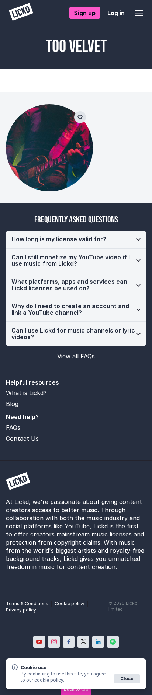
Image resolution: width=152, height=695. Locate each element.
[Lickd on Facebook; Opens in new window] (69, 642)
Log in (116, 13)
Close (127, 678)
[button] (76, 239)
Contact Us (22, 438)
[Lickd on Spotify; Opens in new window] (113, 642)
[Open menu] (139, 13)
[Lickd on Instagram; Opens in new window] (54, 642)
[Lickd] (21, 13)
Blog (12, 404)
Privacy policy (21, 610)
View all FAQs (76, 356)
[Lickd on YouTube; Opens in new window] (39, 642)
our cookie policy (44, 680)
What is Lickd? (26, 392)
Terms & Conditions (27, 603)
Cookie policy (69, 603)
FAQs (13, 427)
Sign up (85, 13)
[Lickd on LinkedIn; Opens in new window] (98, 642)
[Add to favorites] (80, 117)
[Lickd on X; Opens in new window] (83, 642)
